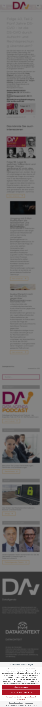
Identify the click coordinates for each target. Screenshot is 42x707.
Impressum (29, 703)
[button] (21, 687)
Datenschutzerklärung (16, 703)
